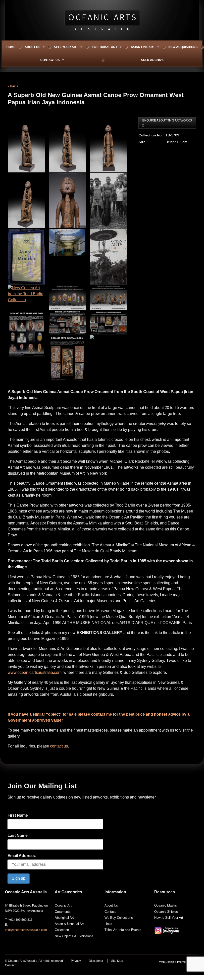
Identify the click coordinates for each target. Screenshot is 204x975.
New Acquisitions (183, 47)
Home (10, 47)
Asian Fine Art (143, 47)
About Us (32, 47)
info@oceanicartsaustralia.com (26, 930)
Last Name (17, 835)
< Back (13, 86)
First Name (17, 815)
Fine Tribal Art (104, 47)
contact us (59, 746)
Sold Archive (152, 60)
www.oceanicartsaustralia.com (34, 672)
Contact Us (50, 60)
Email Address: (21, 856)
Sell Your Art (66, 47)
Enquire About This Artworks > (167, 123)
